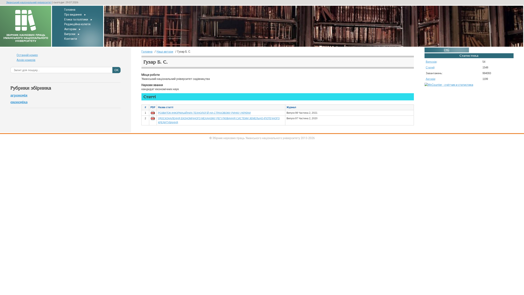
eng (446, 50)
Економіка (18, 102)
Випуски (69, 34)
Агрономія (18, 95)
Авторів (430, 79)
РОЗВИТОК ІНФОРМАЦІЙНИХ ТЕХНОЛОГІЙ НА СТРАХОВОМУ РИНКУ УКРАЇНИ (204, 112)
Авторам (70, 29)
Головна (69, 9)
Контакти (70, 38)
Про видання (73, 14)
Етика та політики (76, 19)
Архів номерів (26, 60)
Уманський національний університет (29, 2)
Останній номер (27, 55)
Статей (430, 67)
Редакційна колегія (77, 24)
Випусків (431, 61)
